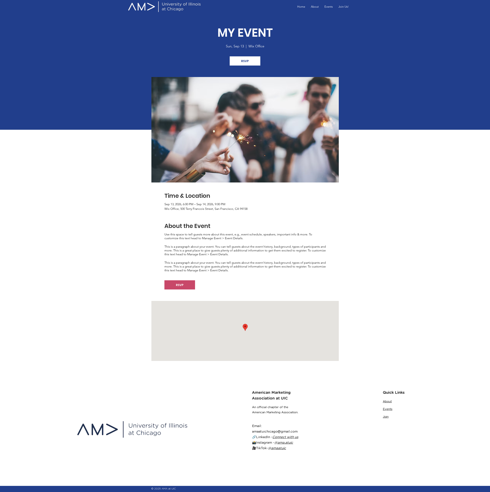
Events (387, 409)
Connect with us (285, 437)
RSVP (245, 61)
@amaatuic (277, 448)
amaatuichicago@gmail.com (275, 431)
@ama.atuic (283, 442)
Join (386, 416)
